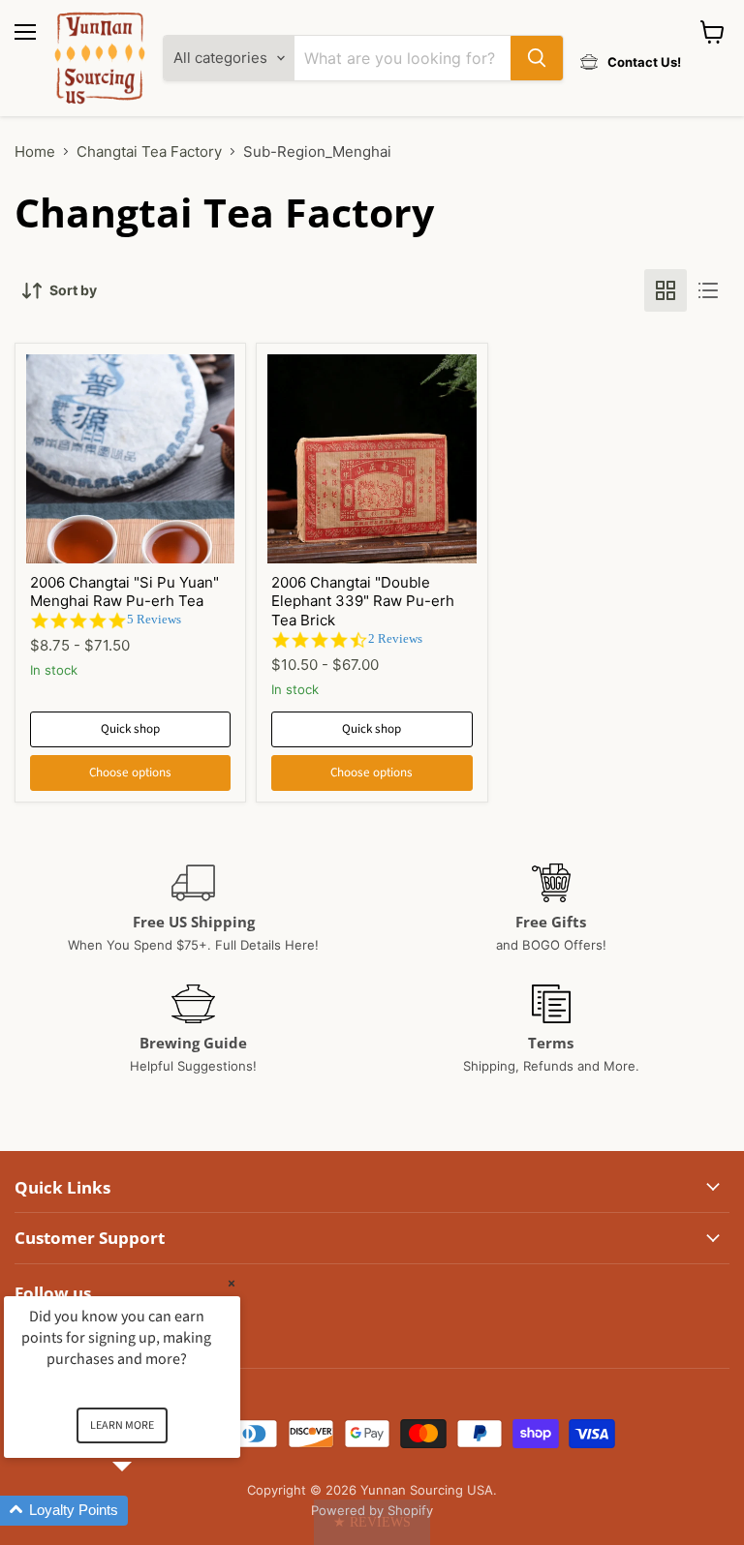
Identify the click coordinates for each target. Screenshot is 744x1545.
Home (35, 151)
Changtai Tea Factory (149, 151)
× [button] (231, 1283)
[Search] (537, 58)
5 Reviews (154, 619)
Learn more (122, 1425)
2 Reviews (395, 638)
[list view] (708, 290)
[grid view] (665, 290)
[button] (372, 1522)
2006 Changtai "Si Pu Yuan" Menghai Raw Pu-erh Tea (124, 592)
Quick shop (130, 729)
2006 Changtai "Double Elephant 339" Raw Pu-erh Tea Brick (362, 601)
